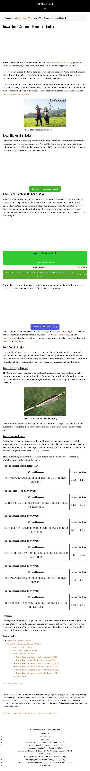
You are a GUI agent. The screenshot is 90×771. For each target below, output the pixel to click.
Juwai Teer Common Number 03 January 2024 (38, 666)
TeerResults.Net (45, 4)
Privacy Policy (28, 713)
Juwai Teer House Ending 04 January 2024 (36, 660)
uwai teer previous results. (16, 94)
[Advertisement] (45, 45)
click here (18, 341)
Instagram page (10, 338)
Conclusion (21, 676)
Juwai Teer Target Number (24, 650)
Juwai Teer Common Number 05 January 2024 (38, 670)
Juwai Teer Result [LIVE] (45, 326)
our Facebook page (62, 334)
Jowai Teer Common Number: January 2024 (36, 657)
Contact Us (17, 713)
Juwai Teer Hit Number (23, 647)
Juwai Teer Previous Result (45, 189)
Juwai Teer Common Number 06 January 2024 (38, 673)
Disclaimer (52, 713)
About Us (7, 713)
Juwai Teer (18, 684)
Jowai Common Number (23, 653)
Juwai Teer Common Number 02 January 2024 (38, 663)
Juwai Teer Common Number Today (24, 644)
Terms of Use (41, 713)
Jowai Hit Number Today (19, 640)
